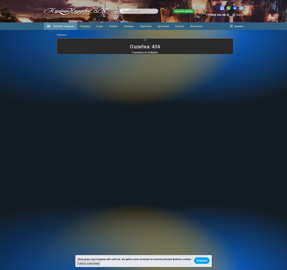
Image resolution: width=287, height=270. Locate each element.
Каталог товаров (64, 26)
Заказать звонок (184, 11)
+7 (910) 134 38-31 (217, 15)
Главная (85, 26)
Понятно (201, 260)
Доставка (163, 26)
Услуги (113, 26)
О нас (99, 26)
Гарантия (145, 26)
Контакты (196, 26)
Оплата (179, 26)
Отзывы (129, 26)
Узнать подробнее (88, 263)
